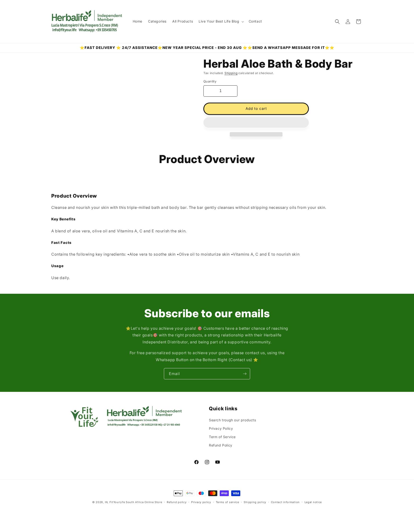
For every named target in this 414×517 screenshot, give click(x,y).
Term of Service (222, 437)
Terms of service (227, 502)
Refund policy (176, 502)
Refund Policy (220, 445)
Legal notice (313, 502)
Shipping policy (255, 502)
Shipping (231, 73)
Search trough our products (232, 420)
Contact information (285, 502)
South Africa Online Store (144, 502)
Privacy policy (201, 502)
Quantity (209, 81)
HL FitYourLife (115, 502)
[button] (256, 122)
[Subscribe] (244, 373)
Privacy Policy (221, 428)
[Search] (337, 21)
